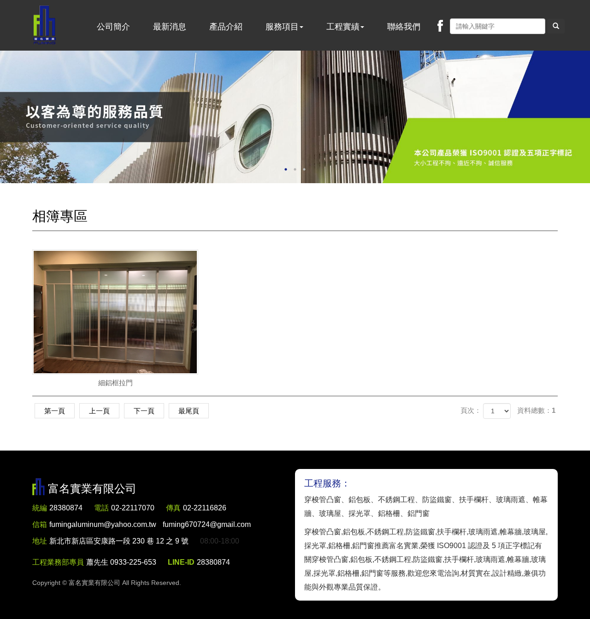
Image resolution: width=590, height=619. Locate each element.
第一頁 (54, 411)
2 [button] (295, 169)
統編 (39, 508)
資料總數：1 (536, 410)
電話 (101, 508)
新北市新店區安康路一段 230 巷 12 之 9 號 (119, 541)
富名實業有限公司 (44, 25)
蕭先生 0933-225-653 (121, 562)
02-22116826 (204, 508)
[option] (295, 117)
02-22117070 (132, 508)
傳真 (173, 508)
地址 (39, 541)
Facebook (440, 25)
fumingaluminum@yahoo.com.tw (150, 524)
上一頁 (99, 411)
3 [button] (304, 169)
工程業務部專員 (58, 562)
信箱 (39, 524)
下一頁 (144, 411)
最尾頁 (188, 411)
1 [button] (285, 169)
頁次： (470, 410)
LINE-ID (181, 562)
